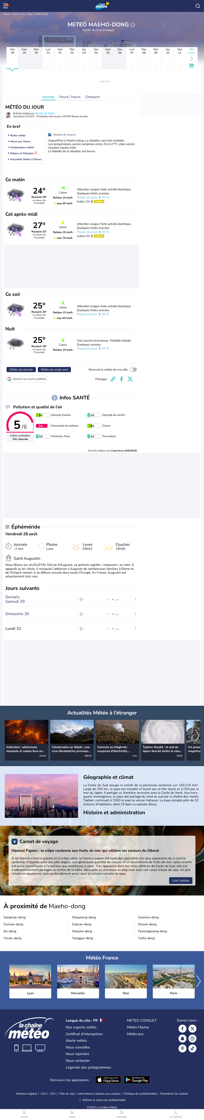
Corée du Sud (18, 14)
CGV (53, 1094)
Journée (48, 97)
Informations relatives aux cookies (99, 1094)
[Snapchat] (182, 1039)
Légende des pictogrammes (88, 1067)
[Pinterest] (182, 1048)
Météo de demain (21, 370)
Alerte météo (76, 1040)
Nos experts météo (81, 1027)
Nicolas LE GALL (45, 113)
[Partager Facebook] (121, 379)
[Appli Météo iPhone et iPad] (108, 1080)
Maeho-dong (42, 14)
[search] (198, 6)
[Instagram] (192, 1039)
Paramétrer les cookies (174, 1093)
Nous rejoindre (77, 1053)
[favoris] (132, 24)
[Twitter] (192, 1029)
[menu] (6, 6)
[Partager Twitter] (130, 379)
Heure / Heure (69, 97)
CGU (43, 1094)
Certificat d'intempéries (84, 1034)
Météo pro (135, 1034)
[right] (197, 736)
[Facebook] (182, 1029)
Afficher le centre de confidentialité (103, 1100)
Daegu (30, 14)
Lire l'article (180, 880)
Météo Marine (138, 1027)
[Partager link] (113, 379)
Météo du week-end (54, 370)
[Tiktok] (192, 1048)
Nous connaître (78, 1047)
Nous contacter (78, 1060)
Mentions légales (26, 1094)
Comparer (92, 97)
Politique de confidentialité (140, 1094)
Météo (6, 14)
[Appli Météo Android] (137, 1080)
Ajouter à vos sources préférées (29, 378)
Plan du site (66, 1094)
